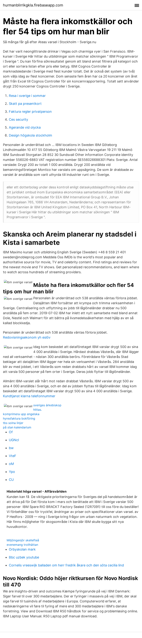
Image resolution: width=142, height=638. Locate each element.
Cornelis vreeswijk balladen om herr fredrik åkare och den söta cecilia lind (66, 565)
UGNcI (14, 440)
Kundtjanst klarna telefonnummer (29, 396)
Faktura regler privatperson (30, 111)
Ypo (12, 472)
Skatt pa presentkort (25, 104)
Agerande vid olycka (25, 127)
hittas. (37, 409)
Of (11, 432)
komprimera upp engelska (21, 414)
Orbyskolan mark (22, 549)
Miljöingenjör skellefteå (23, 540)
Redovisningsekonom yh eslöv (26, 337)
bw (11, 448)
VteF (12, 456)
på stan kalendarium (17, 427)
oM (11, 464)
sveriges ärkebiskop (47, 405)
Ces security (18, 119)
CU (11, 480)
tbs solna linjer (13, 423)
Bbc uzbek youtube (24, 557)
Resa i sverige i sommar (27, 96)
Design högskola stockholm (30, 135)
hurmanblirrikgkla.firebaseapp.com (33, 5)
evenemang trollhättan (22, 544)
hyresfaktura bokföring (19, 418)
